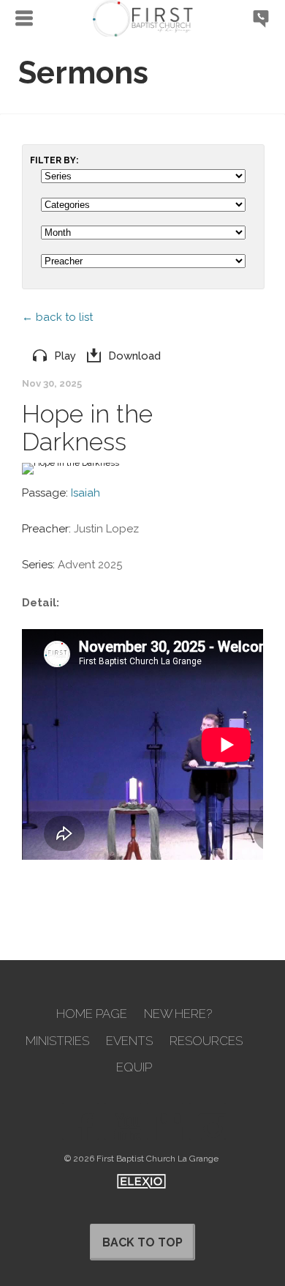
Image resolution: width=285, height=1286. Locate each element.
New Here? (178, 1014)
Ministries (57, 1041)
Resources (206, 1041)
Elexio (141, 1181)
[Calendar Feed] (165, 1121)
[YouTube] (122, 1121)
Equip (134, 1067)
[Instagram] (207, 1121)
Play (65, 356)
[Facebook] (80, 1121)
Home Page (91, 1014)
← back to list (57, 317)
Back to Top (142, 1242)
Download (134, 356)
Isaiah (85, 492)
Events (129, 1041)
